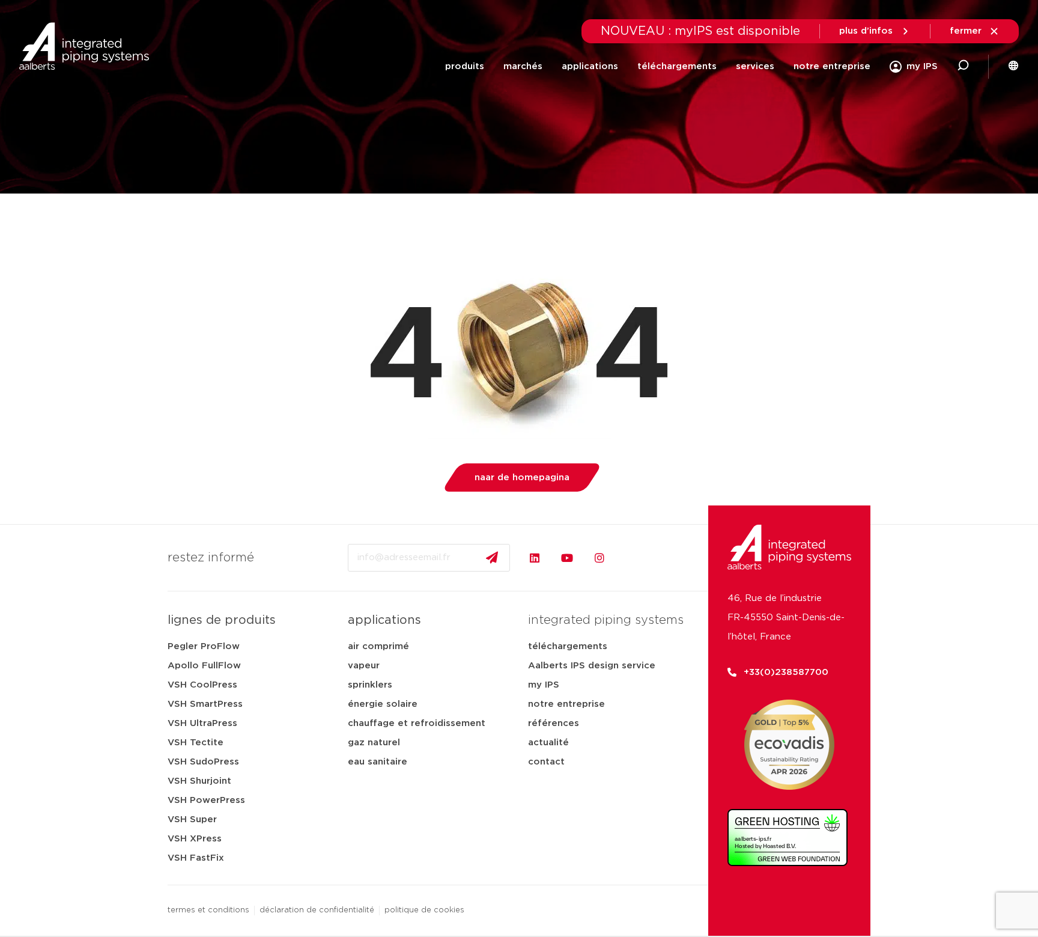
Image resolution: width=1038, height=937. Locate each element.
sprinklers (370, 684)
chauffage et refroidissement (416, 723)
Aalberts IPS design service (591, 665)
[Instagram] (599, 557)
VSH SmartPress (205, 704)
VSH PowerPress (206, 800)
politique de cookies (424, 910)
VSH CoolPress (202, 684)
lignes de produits (222, 620)
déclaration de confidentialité (317, 910)
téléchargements (677, 66)
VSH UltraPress (202, 723)
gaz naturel (374, 742)
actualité (548, 742)
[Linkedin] (534, 557)
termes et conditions (208, 910)
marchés (522, 66)
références (553, 723)
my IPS (543, 684)
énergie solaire (382, 704)
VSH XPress (195, 838)
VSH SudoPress (203, 761)
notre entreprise (832, 66)
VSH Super (192, 819)
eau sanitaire (377, 761)
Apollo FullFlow (204, 665)
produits (464, 66)
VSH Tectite (195, 742)
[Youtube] (567, 557)
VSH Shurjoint (199, 781)
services (755, 66)
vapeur (364, 665)
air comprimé (378, 646)
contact (546, 761)
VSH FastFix (196, 857)
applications (590, 66)
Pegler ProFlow (204, 646)
